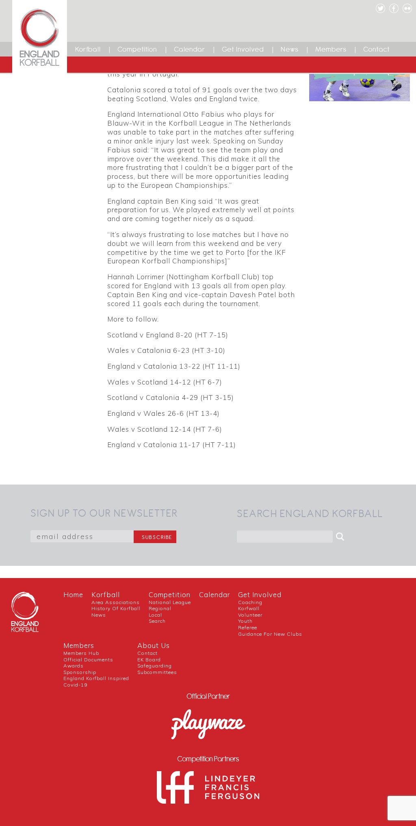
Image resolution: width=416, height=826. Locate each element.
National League (170, 602)
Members (331, 49)
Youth (245, 621)
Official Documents (88, 659)
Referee (247, 627)
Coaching (250, 602)
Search (157, 621)
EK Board (149, 659)
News (290, 49)
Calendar (189, 49)
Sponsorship (79, 672)
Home (73, 594)
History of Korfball (116, 608)
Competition (137, 49)
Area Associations (115, 602)
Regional (160, 608)
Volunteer (250, 615)
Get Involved (243, 49)
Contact (376, 49)
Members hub (81, 653)
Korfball (88, 49)
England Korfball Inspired (96, 678)
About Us (153, 645)
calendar (214, 594)
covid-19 (75, 685)
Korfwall (249, 608)
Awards (73, 666)
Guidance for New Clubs (270, 634)
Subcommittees (157, 672)
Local (155, 615)
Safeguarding (154, 666)
